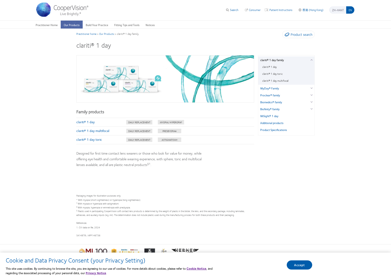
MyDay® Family (269, 88)
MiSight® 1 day (269, 116)
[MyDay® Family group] (311, 88)
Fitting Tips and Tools (126, 25)
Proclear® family (270, 95)
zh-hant (338, 10)
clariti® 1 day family (272, 60)
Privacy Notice (96, 272)
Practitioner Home (47, 25)
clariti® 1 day (85, 121)
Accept (299, 264)
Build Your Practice (97, 25)
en (350, 10)
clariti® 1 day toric (89, 139)
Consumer (255, 10)
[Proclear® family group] (311, 95)
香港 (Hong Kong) (312, 10)
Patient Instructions (280, 10)
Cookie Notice (196, 268)
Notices (150, 25)
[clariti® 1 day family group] (311, 59)
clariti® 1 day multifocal (92, 130)
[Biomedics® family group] (311, 101)
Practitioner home (86, 34)
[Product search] (286, 35)
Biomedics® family (271, 102)
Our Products (72, 25)
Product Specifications (273, 130)
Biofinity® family (270, 109)
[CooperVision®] (64, 16)
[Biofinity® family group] (311, 108)
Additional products (271, 123)
